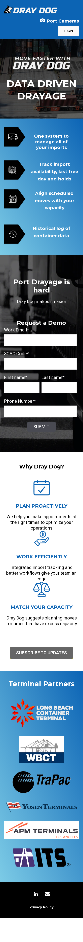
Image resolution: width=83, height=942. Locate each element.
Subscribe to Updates (41, 652)
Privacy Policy (41, 907)
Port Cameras (63, 21)
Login (68, 31)
